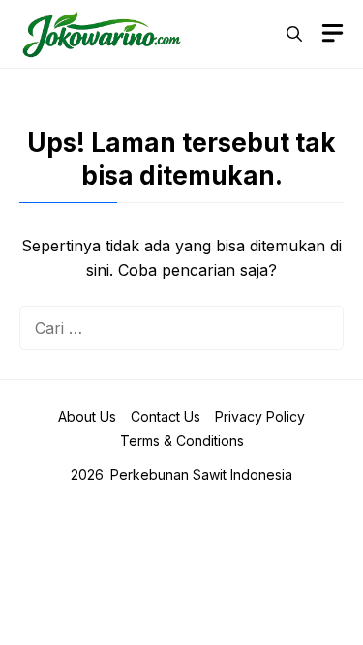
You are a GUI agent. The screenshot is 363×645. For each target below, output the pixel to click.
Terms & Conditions (182, 440)
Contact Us (165, 416)
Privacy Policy (260, 416)
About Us (87, 416)
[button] (294, 34)
